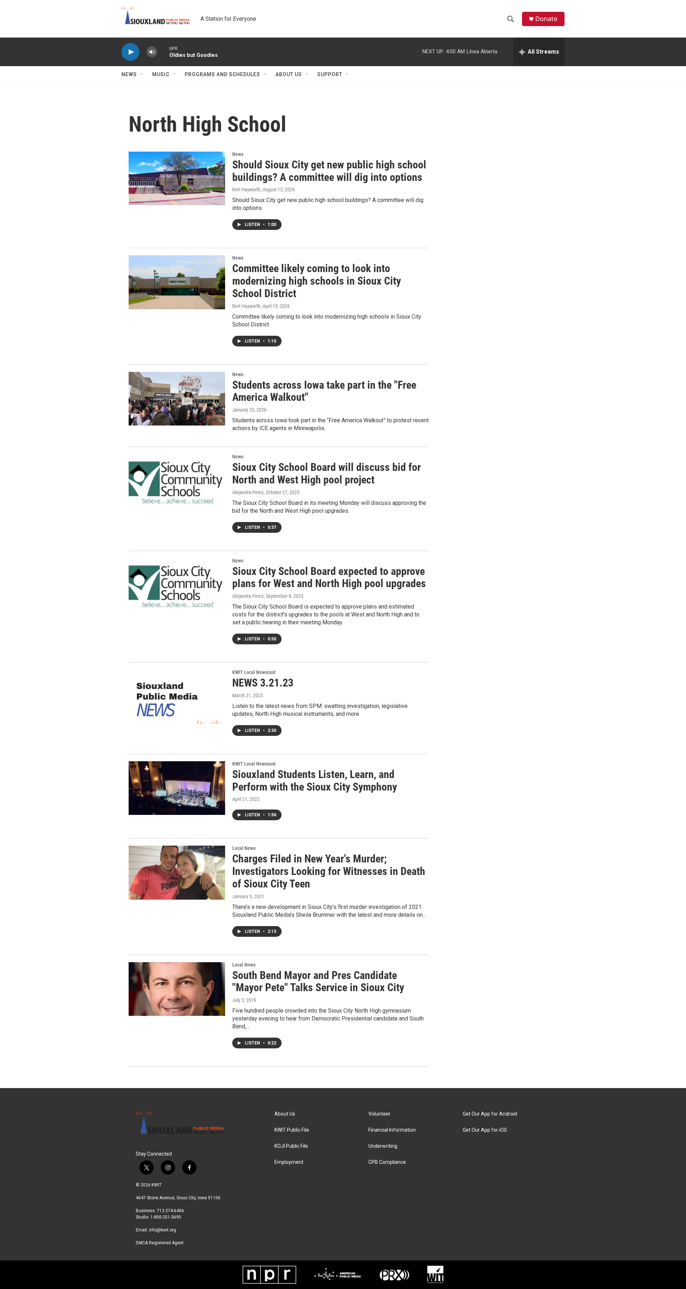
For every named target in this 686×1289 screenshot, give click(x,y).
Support (329, 74)
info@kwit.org (162, 1230)
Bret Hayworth (246, 189)
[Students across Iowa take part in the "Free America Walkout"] (177, 398)
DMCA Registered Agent (160, 1242)
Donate (546, 19)
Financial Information (392, 1130)
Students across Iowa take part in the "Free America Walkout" (324, 391)
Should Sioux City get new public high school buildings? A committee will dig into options (329, 170)
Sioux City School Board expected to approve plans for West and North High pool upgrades (329, 577)
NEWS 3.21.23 (262, 683)
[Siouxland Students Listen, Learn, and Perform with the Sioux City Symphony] (177, 788)
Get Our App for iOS (485, 1130)
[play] (130, 52)
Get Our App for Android (490, 1114)
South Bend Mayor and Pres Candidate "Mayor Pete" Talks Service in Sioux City (318, 981)
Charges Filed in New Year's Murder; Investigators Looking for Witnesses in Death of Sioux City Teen (328, 871)
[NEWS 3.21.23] (177, 696)
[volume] (152, 52)
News (129, 74)
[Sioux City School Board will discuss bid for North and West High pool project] (177, 481)
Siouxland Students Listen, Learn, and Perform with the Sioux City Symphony (314, 780)
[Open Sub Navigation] (142, 74)
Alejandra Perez (248, 492)
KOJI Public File (291, 1146)
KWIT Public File (291, 1130)
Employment (288, 1162)
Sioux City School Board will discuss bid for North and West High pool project (326, 473)
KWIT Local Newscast (253, 672)
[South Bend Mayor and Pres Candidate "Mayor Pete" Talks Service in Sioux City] (177, 989)
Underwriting (382, 1146)
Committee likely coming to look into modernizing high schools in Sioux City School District (316, 281)
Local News (243, 848)
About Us (288, 74)
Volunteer (379, 1114)
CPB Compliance (387, 1162)
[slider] (163, 51)
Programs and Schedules (222, 74)
